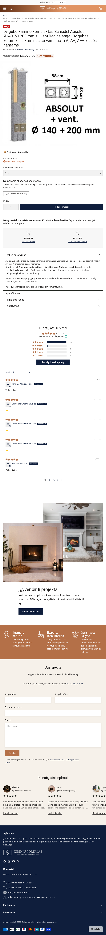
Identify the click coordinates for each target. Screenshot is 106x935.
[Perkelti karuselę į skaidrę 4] (56, 818)
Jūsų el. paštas (62, 694)
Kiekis (6, 201)
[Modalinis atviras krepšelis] (100, 8)
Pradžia (6, 15)
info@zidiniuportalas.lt (77, 241)
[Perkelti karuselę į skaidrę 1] (49, 818)
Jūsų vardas (10, 694)
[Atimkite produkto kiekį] (5, 207)
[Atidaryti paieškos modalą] (10, 8)
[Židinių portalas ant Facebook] (4, 862)
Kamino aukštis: (13, 167)
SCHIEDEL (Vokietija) (24, 49)
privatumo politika (57, 760)
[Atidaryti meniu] (5, 8)
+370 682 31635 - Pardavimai (22, 887)
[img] (12, 379)
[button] (37, 342)
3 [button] (54, 480)
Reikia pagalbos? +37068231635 (53, 2)
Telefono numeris (13, 707)
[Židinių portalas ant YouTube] (13, 862)
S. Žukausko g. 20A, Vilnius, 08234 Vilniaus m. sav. (32, 897)
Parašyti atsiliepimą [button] (53, 362)
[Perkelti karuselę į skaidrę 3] (54, 818)
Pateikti (12, 753)
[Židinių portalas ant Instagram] (9, 862)
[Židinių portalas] (53, 8)
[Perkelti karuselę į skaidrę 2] (51, 818)
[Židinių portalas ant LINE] (18, 862)
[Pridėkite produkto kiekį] (15, 207)
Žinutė (8, 720)
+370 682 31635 (28, 241)
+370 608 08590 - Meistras (21, 882)
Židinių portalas (28, 922)
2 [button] (49, 480)
